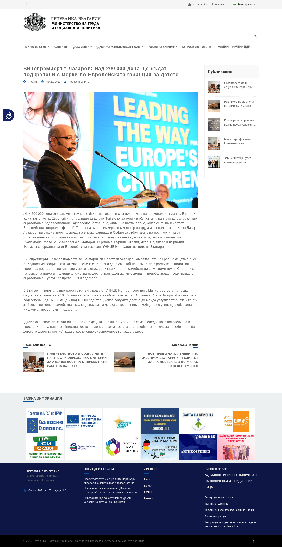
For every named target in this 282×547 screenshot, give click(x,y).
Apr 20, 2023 (53, 81)
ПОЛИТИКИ (60, 47)
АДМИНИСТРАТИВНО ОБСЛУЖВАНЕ (118, 47)
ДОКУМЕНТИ (81, 47)
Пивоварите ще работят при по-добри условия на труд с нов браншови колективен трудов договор (239, 122)
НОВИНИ (223, 46)
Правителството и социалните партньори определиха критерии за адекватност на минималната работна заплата (239, 85)
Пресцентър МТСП (80, 81)
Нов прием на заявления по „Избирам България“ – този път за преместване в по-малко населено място (239, 104)
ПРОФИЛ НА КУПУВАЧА (161, 47)
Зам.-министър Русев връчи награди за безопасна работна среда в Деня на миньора (237, 160)
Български (246, 4)
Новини (33, 81)
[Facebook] (26, 3)
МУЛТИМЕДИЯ (241, 46)
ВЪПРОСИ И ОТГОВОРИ (197, 47)
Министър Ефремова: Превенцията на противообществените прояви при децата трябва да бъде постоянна (238, 141)
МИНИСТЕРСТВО (36, 47)
